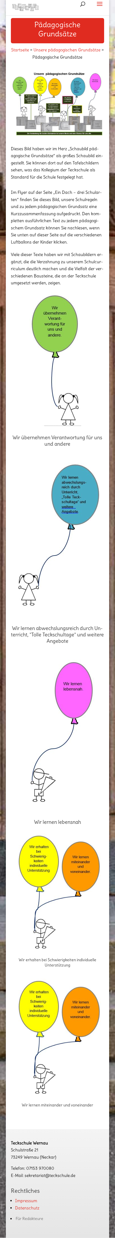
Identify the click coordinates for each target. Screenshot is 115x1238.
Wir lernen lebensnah (57, 822)
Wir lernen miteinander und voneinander (57, 1105)
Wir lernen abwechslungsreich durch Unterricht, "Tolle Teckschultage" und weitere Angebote (57, 634)
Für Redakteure (29, 1218)
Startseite (20, 49)
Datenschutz (27, 1208)
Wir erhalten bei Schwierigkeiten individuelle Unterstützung (57, 962)
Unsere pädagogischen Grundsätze (66, 49)
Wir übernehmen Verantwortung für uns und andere (57, 440)
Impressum (26, 1200)
